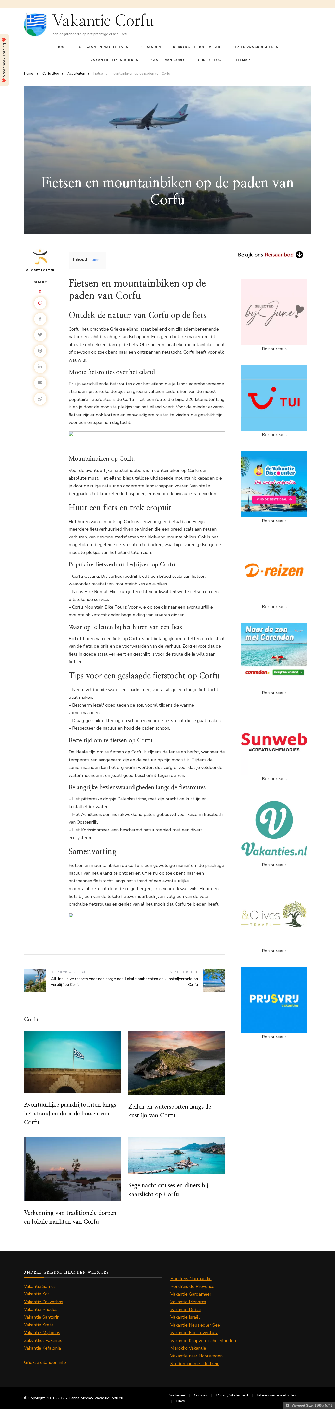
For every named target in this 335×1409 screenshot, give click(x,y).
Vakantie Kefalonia (42, 1348)
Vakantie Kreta (38, 1325)
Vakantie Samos (40, 1286)
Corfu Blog (209, 60)
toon (95, 259)
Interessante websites (276, 1395)
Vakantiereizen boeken (114, 60)
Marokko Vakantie (188, 1348)
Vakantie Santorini (42, 1317)
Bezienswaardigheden (255, 47)
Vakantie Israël (185, 1317)
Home (61, 47)
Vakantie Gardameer (190, 1294)
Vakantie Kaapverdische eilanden (203, 1340)
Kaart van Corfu (168, 60)
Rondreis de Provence (192, 1286)
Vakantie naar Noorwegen (196, 1356)
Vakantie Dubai (185, 1310)
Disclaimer (176, 1395)
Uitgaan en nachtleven (104, 47)
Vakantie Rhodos (40, 1309)
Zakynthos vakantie (43, 1340)
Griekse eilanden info (45, 1362)
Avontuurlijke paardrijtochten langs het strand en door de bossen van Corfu (70, 1114)
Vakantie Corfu (103, 21)
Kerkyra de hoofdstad (196, 47)
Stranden (151, 47)
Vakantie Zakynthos (43, 1302)
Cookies (200, 1395)
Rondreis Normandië (191, 1279)
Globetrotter (40, 270)
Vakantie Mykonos (42, 1333)
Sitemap (241, 60)
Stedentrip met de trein (194, 1364)
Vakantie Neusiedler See (195, 1325)
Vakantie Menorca (188, 1302)
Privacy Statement (232, 1395)
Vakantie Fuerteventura (194, 1333)
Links (180, 1401)
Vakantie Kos (37, 1294)
